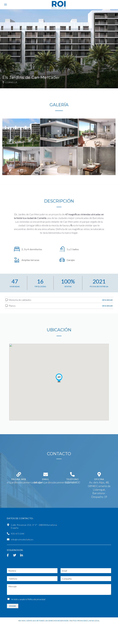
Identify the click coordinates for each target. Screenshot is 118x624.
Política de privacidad (36, 599)
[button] (59, 377)
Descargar (107, 300)
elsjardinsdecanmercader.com (25, 482)
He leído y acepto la (28, 599)
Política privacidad (78, 621)
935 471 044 (17, 533)
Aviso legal (94, 621)
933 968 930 (72, 482)
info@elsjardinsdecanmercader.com (55, 482)
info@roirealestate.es (22, 539)
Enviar (12, 606)
